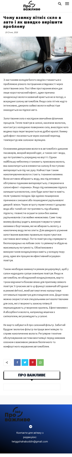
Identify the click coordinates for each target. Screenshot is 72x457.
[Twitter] (25, 362)
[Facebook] (17, 362)
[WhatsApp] (40, 362)
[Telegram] (30, 427)
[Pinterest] (32, 362)
